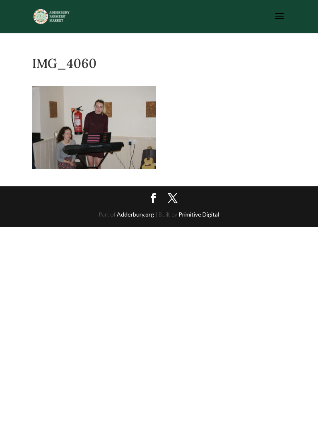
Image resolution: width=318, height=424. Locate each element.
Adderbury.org (135, 214)
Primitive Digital (198, 214)
